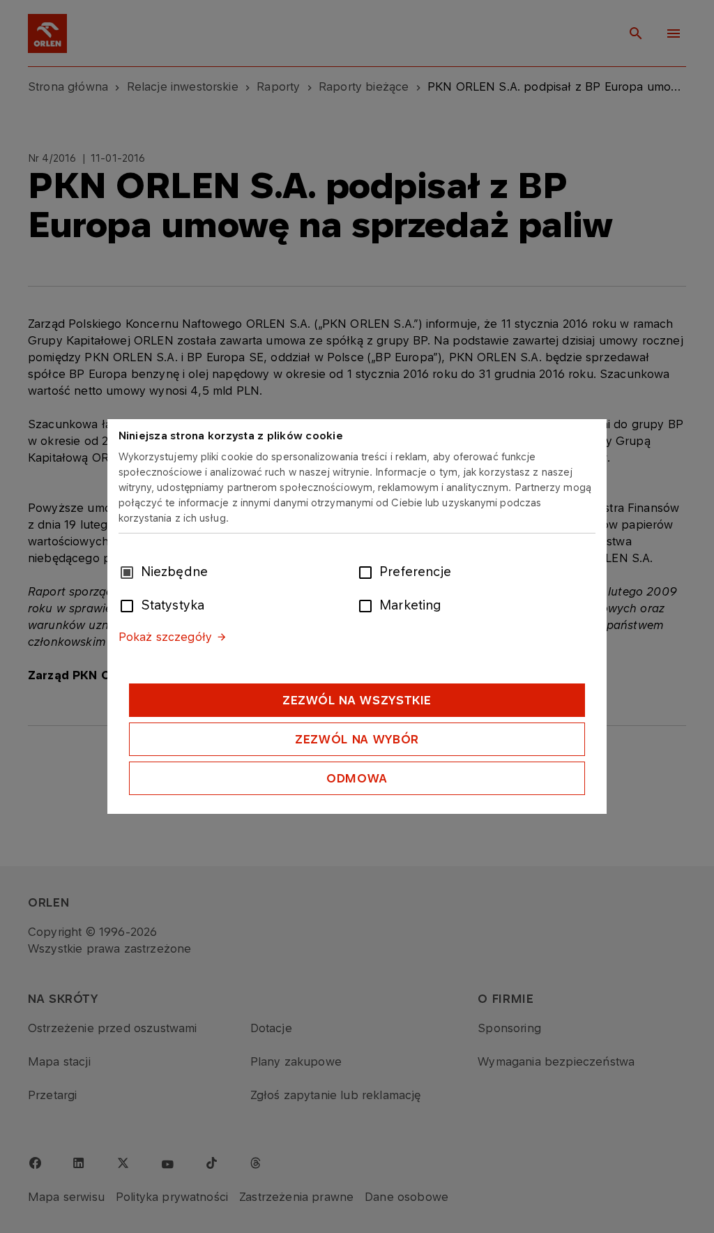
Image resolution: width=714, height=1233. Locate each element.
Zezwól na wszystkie (357, 700)
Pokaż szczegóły (165, 637)
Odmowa (357, 778)
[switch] (368, 571)
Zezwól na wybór (357, 739)
